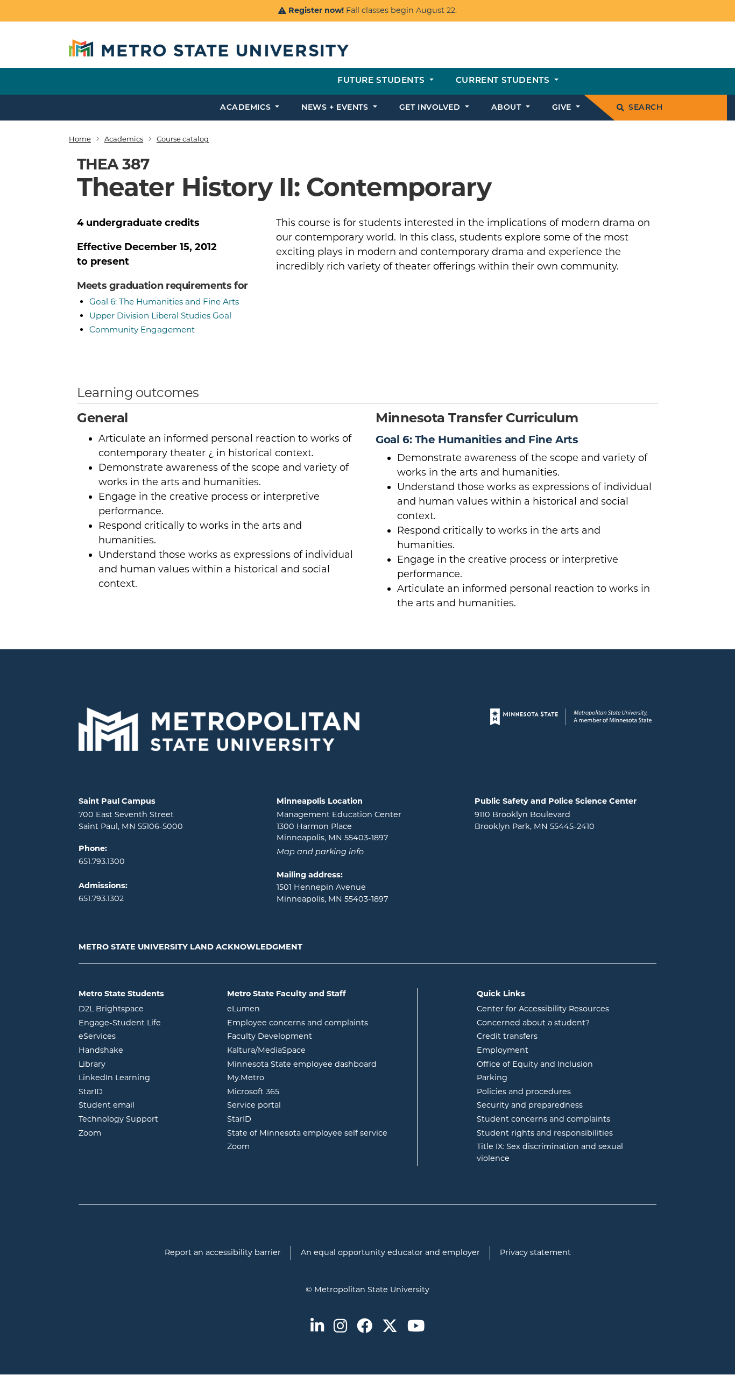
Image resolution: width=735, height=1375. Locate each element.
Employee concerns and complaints (297, 1022)
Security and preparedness (530, 1105)
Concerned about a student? (533, 1022)
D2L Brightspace (145, 1008)
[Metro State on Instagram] (340, 1326)
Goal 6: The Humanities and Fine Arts (164, 301)
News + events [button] (336, 108)
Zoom (133, 1133)
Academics (123, 138)
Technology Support (118, 1119)
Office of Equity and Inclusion (535, 1064)
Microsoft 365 (296, 1091)
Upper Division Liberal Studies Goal (160, 315)
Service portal (297, 1105)
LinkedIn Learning (145, 1077)
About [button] (507, 108)
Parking (492, 1077)
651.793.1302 (101, 898)
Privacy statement (535, 1252)
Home (80, 138)
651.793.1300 (102, 861)
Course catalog (183, 138)
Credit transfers (507, 1036)
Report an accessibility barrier (223, 1252)
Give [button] (563, 108)
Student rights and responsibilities (545, 1133)
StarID (134, 1091)
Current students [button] (504, 81)
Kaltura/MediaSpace (309, 1050)
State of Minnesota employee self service (318, 1133)
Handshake (144, 1050)
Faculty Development (269, 1036)
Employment (502, 1050)
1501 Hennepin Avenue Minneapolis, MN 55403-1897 (332, 893)
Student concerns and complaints (543, 1119)
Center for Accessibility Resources (543, 1008)
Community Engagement (142, 329)
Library (135, 1064)
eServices (140, 1036)
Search (645, 108)
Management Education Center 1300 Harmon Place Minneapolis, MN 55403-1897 (339, 826)
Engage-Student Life (145, 1022)
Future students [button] (382, 81)
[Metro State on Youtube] (416, 1326)
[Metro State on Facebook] (364, 1326)
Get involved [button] (431, 108)
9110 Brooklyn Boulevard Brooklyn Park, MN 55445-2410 (535, 820)
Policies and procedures (524, 1091)
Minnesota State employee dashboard (318, 1064)
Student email (145, 1105)
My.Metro (289, 1077)
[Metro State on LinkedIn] (317, 1326)
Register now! (316, 10)
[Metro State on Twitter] (390, 1326)
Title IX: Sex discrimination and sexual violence (550, 1152)
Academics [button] (246, 108)
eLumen (287, 1008)
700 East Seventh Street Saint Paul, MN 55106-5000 (131, 820)
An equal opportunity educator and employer (390, 1252)
